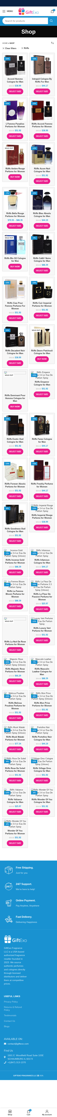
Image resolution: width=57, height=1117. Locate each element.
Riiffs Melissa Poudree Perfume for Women (15, 706)
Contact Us (9, 1021)
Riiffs (26, 48)
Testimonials (10, 1015)
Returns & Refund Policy (13, 1008)
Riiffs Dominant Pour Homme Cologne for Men (15, 398)
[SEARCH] (51, 21)
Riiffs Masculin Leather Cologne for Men (42, 672)
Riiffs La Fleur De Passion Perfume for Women (42, 597)
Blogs (7, 1026)
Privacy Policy (11, 1001)
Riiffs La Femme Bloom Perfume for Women (15, 594)
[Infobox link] (28, 870)
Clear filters (10, 48)
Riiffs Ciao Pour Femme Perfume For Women (15, 306)
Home (5, 43)
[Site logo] (28, 11)
